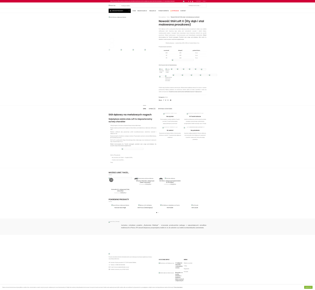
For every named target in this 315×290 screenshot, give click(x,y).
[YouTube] (193, 1)
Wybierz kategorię (194, 5)
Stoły (168, 17)
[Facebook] (188, 1)
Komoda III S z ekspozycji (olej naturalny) (120, 190)
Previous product (202, 17)
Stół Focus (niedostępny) (145, 207)
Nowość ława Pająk (120, 207)
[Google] (168, 100)
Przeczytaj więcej (178, 287)
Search (204, 5)
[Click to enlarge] (112, 45)
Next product (205, 17)
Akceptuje (308, 287)
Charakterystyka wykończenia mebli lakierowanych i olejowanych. (185, 91)
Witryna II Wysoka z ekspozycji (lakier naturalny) (145, 181)
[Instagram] (190, 1)
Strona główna (162, 17)
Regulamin (186, 268)
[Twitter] (166, 100)
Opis (144, 109)
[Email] (170, 100)
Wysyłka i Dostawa (165, 109)
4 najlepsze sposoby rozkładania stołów (179, 265)
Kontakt (186, 271)
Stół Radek (170, 207)
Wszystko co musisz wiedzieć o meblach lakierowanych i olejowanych (179, 276)
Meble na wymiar (188, 263)
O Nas (185, 265)
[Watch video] (112, 40)
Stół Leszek (195, 207)
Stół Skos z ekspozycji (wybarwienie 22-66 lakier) (170, 181)
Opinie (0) (152, 109)
